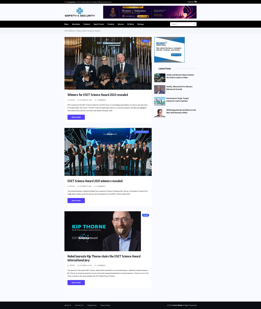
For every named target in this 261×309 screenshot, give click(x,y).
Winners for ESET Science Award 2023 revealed (97, 95)
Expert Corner (99, 24)
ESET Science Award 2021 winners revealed (95, 181)
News (66, 24)
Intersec (121, 24)
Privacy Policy (105, 305)
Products (111, 24)
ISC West (130, 24)
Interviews (76, 24)
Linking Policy (92, 305)
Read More (76, 117)
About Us (67, 305)
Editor (72, 100)
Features (86, 24)
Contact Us (79, 305)
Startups (140, 24)
